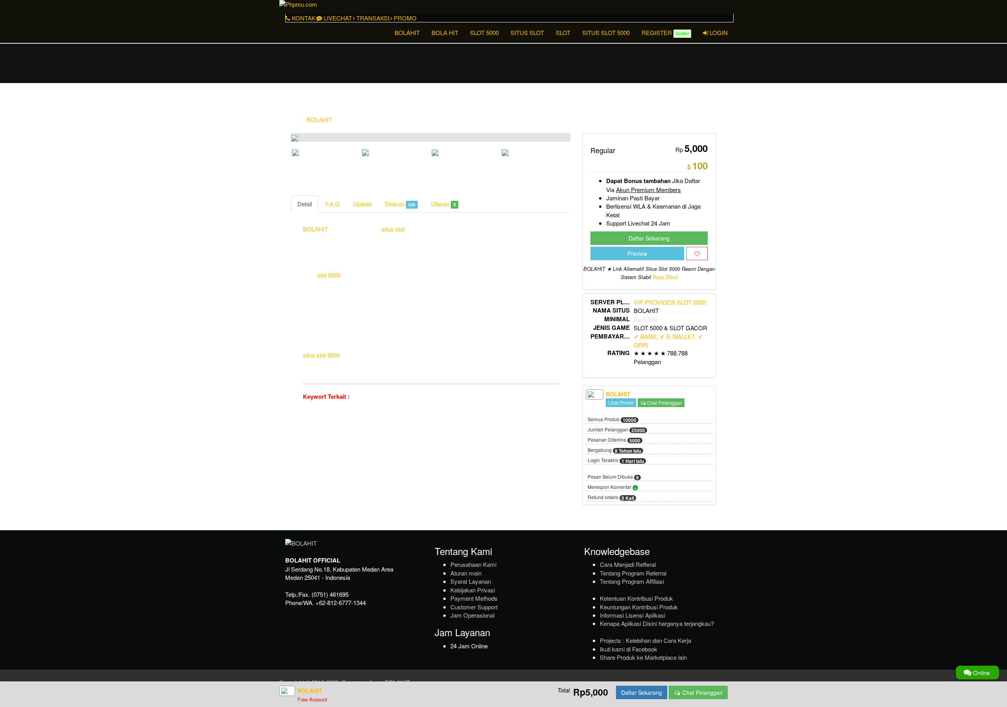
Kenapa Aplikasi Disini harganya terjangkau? (657, 623)
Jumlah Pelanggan (616, 430)
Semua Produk (612, 420)
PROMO (404, 18)
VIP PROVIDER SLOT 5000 (670, 302)
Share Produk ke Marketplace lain (643, 657)
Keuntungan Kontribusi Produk (639, 607)
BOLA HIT (445, 32)
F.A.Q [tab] (332, 204)
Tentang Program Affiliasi (632, 581)
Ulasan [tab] (443, 204)
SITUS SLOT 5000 (606, 32)
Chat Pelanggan (664, 402)
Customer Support (474, 607)
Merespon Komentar (612, 487)
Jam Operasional (472, 615)
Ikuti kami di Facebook (628, 649)
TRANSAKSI (372, 18)
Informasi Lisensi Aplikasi (632, 615)
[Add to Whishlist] (697, 253)
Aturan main (465, 573)
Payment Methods (474, 598)
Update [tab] (362, 204)
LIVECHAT (337, 18)
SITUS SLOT (527, 32)
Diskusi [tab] (400, 204)
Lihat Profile (621, 402)
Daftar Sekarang (649, 238)
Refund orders (611, 498)
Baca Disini (665, 277)
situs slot (393, 229)
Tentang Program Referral (633, 573)
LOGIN (718, 32)
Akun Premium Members (648, 189)
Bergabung (614, 450)
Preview (637, 253)
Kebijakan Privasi (472, 590)
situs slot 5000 (321, 355)
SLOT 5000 (484, 32)
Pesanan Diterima (614, 440)
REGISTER (665, 32)
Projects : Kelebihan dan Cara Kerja (645, 640)
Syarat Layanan (470, 581)
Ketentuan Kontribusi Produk (636, 598)
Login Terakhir (616, 461)
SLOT (563, 32)
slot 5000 (329, 275)
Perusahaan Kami (473, 564)
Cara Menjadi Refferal (628, 564)
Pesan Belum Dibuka (613, 477)
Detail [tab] (304, 204)
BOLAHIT (407, 32)
